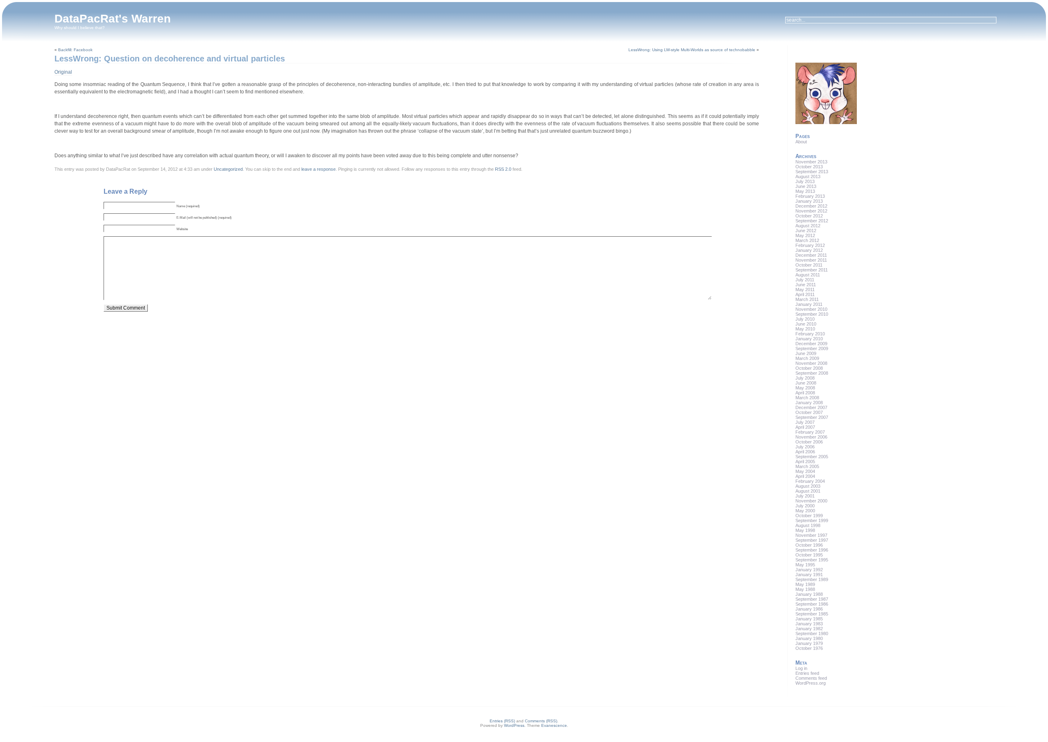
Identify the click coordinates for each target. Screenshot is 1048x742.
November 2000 (811, 500)
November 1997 (811, 535)
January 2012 (809, 250)
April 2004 (805, 476)
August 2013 (807, 176)
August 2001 (807, 491)
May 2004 (805, 471)
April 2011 (805, 294)
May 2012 (805, 235)
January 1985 (809, 618)
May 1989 (805, 584)
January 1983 (809, 623)
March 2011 (807, 299)
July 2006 (805, 446)
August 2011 (807, 274)
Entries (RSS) (502, 721)
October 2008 (809, 368)
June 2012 (805, 230)
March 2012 (807, 240)
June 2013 (805, 186)
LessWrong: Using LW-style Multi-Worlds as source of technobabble (691, 50)
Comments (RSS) (541, 721)
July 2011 (804, 279)
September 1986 (811, 604)
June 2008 (805, 382)
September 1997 (811, 540)
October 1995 (809, 554)
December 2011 (811, 255)
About (801, 141)
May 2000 (805, 510)
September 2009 (811, 348)
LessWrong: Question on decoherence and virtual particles (169, 58)
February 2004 (810, 481)
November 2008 (811, 363)
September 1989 (811, 579)
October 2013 (809, 166)
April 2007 (805, 427)
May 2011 (805, 289)
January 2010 (809, 338)
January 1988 (809, 594)
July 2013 (805, 181)
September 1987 (811, 599)
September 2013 (811, 171)
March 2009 (807, 358)
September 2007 (811, 417)
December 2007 (811, 407)
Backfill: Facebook (75, 50)
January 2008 (809, 402)
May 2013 (805, 191)
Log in (801, 668)
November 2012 (811, 210)
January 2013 (809, 201)
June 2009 (805, 353)
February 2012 (810, 245)
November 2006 (811, 436)
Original (63, 72)
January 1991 (809, 574)
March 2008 (807, 397)
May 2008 (805, 387)
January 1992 (809, 569)
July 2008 (805, 378)
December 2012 (811, 206)
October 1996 (809, 545)
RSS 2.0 (503, 169)
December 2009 (811, 343)
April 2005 (805, 461)
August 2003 (807, 486)
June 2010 (805, 323)
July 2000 (805, 505)
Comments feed (811, 678)
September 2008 (811, 373)
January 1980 (809, 638)
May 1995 (805, 564)
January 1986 (809, 608)
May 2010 (805, 328)
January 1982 (809, 628)
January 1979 (809, 643)
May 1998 (805, 530)
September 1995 (811, 559)
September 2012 (811, 220)
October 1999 (809, 515)
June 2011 (805, 284)
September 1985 (811, 613)
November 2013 (811, 161)
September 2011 (811, 269)
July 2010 (805, 319)
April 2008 (805, 392)
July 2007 (805, 422)
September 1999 (811, 520)
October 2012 (809, 215)
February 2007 (810, 432)
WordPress (514, 725)
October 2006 (809, 441)
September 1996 (811, 549)
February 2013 (810, 196)
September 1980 (811, 633)
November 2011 (811, 260)
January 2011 (808, 304)
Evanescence (554, 725)
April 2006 (805, 451)
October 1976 (809, 648)
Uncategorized (228, 169)
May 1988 (805, 589)
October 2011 (808, 264)
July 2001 (805, 495)
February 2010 (810, 333)
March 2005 (807, 466)
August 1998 (807, 525)
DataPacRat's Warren (112, 18)
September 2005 (811, 456)
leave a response (318, 169)
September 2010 (811, 314)
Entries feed (807, 673)
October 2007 (809, 412)
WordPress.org (810, 683)
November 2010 (811, 309)
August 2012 (807, 225)
